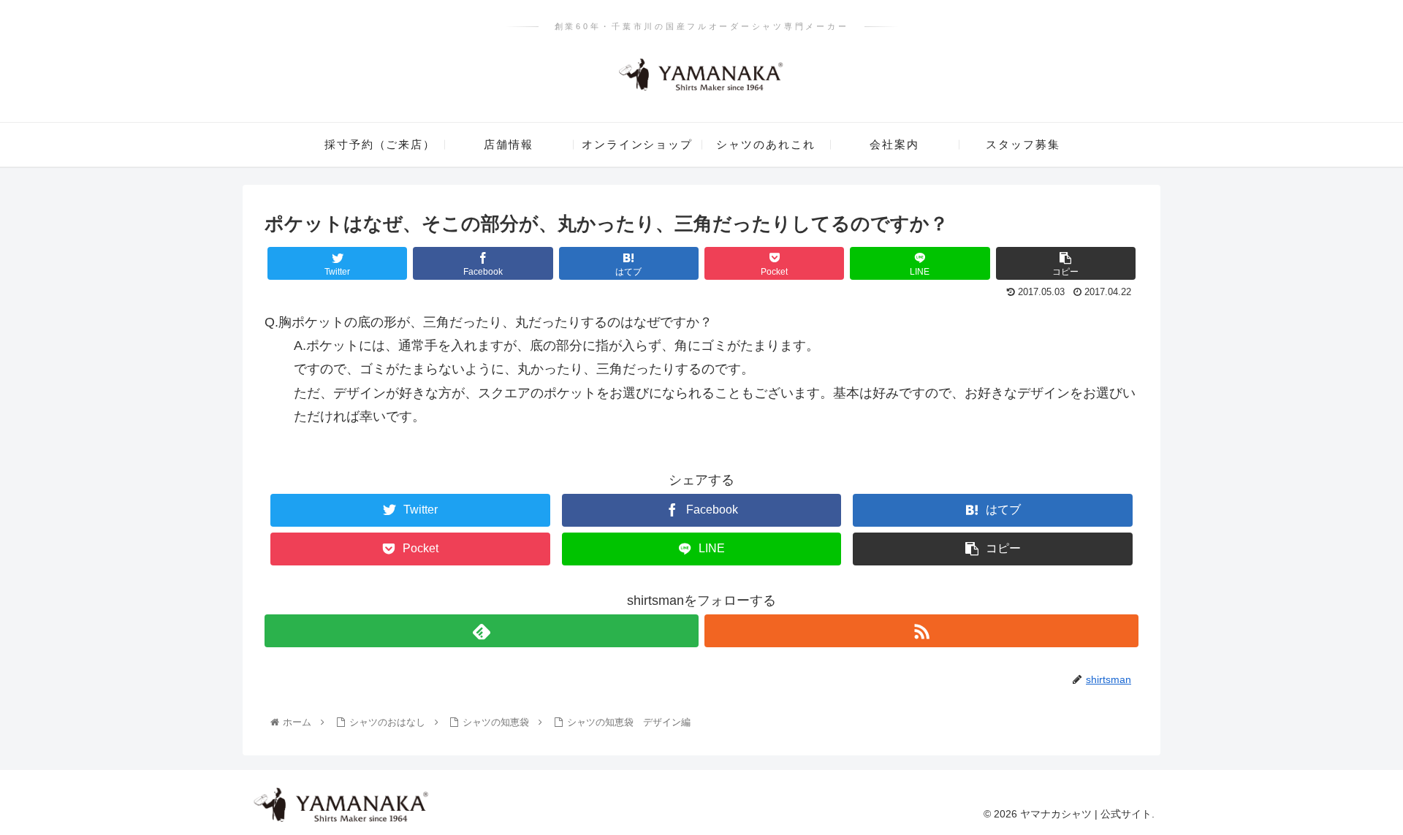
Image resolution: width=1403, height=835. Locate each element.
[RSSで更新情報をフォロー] (921, 630)
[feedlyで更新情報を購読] (482, 630)
